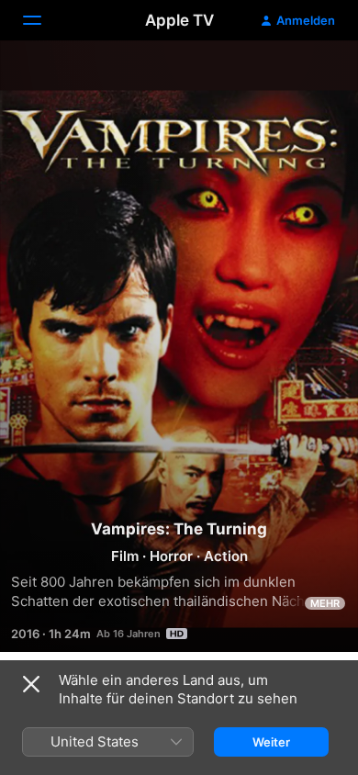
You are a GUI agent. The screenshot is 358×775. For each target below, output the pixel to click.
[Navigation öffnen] (43, 20)
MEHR (325, 603)
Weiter (271, 742)
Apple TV (179, 20)
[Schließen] (31, 684)
